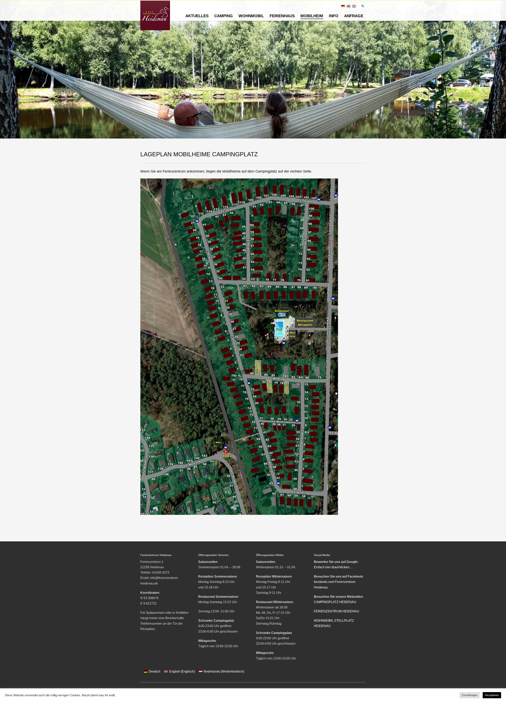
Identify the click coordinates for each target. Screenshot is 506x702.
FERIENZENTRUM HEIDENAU (336, 611)
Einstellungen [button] (469, 695)
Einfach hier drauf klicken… (333, 567)
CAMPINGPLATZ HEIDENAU (335, 602)
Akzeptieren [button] (492, 695)
